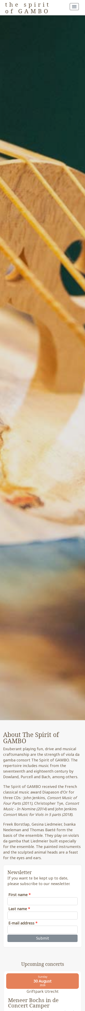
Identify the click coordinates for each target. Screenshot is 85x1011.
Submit (42, 938)
